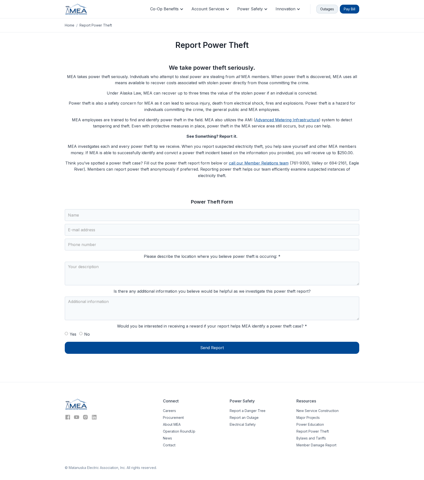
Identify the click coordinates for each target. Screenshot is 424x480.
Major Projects (308, 417)
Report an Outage (244, 417)
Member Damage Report (316, 445)
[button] (166, 9)
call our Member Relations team (259, 163)
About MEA (172, 424)
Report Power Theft (312, 431)
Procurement (173, 417)
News (167, 438)
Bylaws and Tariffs (311, 438)
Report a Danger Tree (247, 411)
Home (69, 25)
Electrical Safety (243, 424)
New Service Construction (317, 411)
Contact (169, 445)
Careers (169, 411)
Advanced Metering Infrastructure (287, 119)
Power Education (310, 424)
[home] (76, 9)
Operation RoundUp (179, 431)
